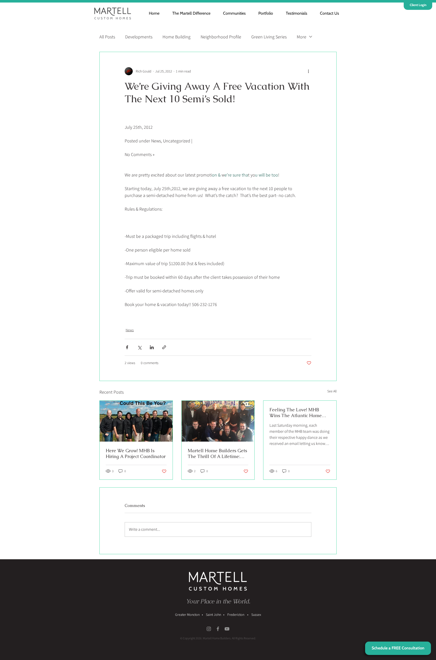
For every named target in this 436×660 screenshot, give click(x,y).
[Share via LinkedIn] (151, 347)
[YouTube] (227, 629)
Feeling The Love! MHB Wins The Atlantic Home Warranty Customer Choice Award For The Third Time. (298, 412)
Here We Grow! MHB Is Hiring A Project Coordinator (136, 453)
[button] (231, 13)
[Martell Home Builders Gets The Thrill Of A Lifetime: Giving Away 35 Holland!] (218, 421)
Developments (138, 37)
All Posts (107, 37)
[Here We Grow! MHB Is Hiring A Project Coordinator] (136, 421)
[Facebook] (218, 629)
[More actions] (308, 71)
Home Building (176, 37)
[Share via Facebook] (127, 347)
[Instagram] (209, 629)
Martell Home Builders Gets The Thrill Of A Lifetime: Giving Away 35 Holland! (217, 453)
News (130, 330)
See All (332, 391)
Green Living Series (269, 37)
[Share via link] (164, 347)
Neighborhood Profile (221, 37)
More (301, 37)
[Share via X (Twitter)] (139, 347)
